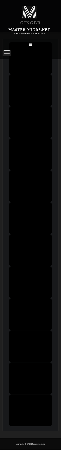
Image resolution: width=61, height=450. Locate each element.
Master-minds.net (29, 30)
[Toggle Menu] (7, 53)
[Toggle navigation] (30, 44)
